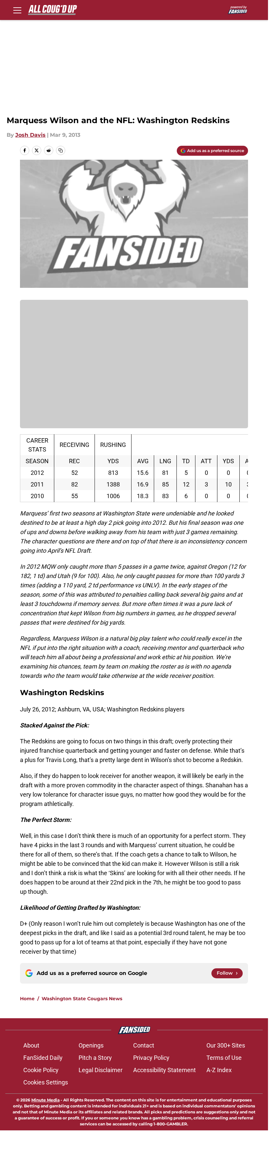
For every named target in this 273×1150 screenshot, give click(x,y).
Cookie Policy (41, 1069)
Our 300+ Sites (225, 1045)
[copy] (60, 150)
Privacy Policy (151, 1057)
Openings (91, 1045)
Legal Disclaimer (101, 1069)
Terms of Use (224, 1057)
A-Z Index (219, 1069)
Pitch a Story (95, 1057)
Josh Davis (30, 135)
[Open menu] (17, 10)
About (31, 1045)
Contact (143, 1045)
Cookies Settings (45, 1082)
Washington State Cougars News (82, 999)
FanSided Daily (43, 1057)
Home (27, 999)
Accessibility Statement (164, 1069)
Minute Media (45, 1099)
